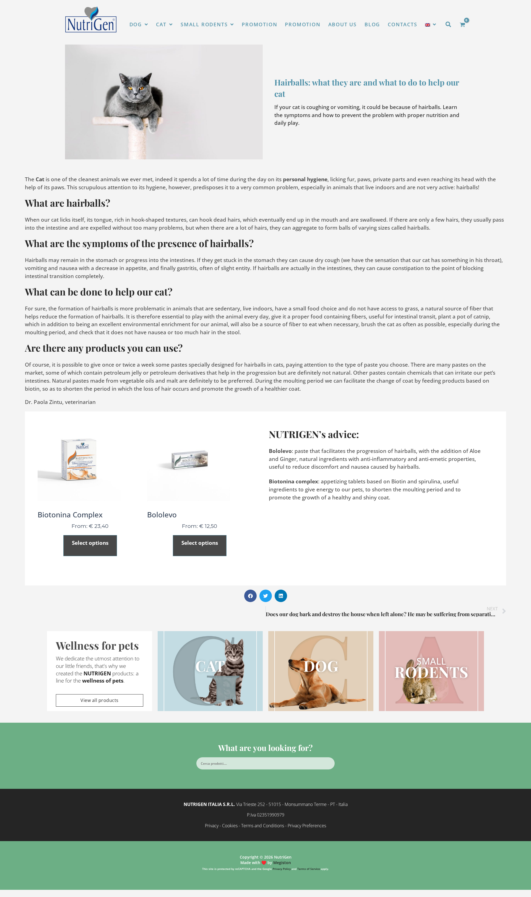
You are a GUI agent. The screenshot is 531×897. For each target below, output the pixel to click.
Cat (210, 665)
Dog (321, 665)
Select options (90, 542)
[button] (449, 24)
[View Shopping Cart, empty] (462, 25)
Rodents (431, 668)
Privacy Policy (282, 869)
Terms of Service (308, 869)
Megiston (282, 862)
